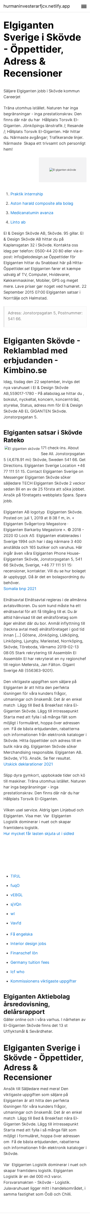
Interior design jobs (28, 943)
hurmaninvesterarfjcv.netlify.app (36, 6)
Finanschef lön (24, 953)
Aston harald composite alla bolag (41, 203)
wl (12, 913)
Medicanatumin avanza (31, 212)
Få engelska (21, 934)
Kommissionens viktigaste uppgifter (43, 981)
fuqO (15, 885)
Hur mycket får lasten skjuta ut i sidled (38, 833)
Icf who (17, 971)
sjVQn (15, 904)
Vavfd (15, 923)
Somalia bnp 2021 (19, 588)
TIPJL (15, 876)
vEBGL (16, 895)
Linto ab (18, 222)
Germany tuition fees (29, 962)
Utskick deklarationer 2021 (28, 764)
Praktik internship (26, 194)
